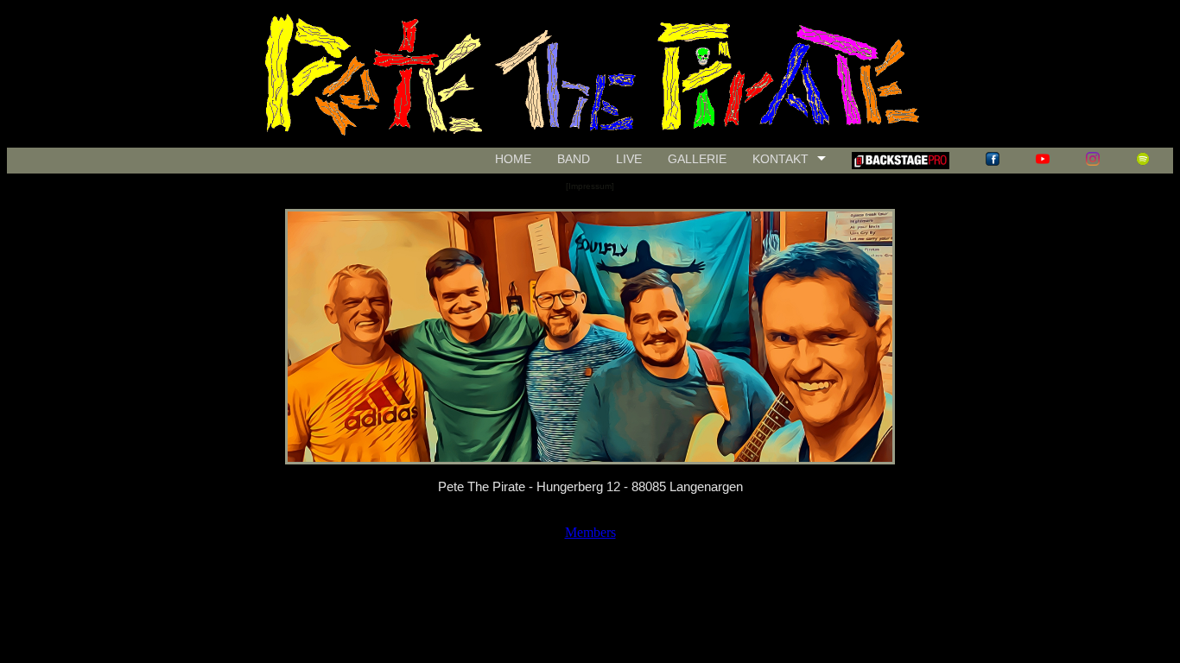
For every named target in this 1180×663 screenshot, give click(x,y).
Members (590, 532)
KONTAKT (780, 159)
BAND (573, 159)
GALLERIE (697, 159)
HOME (513, 159)
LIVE (629, 159)
